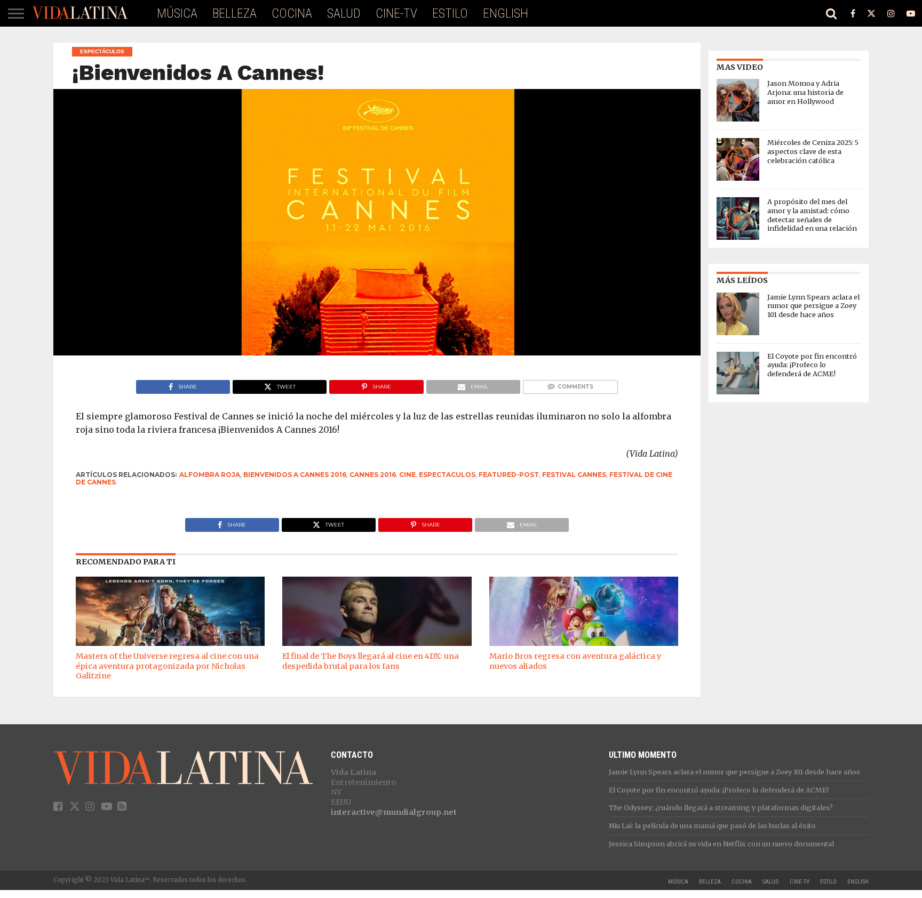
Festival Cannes (574, 475)
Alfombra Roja (209, 475)
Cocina (292, 13)
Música (177, 13)
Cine (407, 475)
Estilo (450, 13)
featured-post (509, 475)
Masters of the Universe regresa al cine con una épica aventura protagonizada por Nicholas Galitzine (167, 666)
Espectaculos (447, 475)
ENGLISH (505, 13)
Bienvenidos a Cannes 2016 (294, 475)
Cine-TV (396, 13)
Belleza (234, 13)
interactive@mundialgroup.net (394, 812)
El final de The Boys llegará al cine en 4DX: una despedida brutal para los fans (370, 661)
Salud (344, 13)
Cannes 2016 (372, 475)
